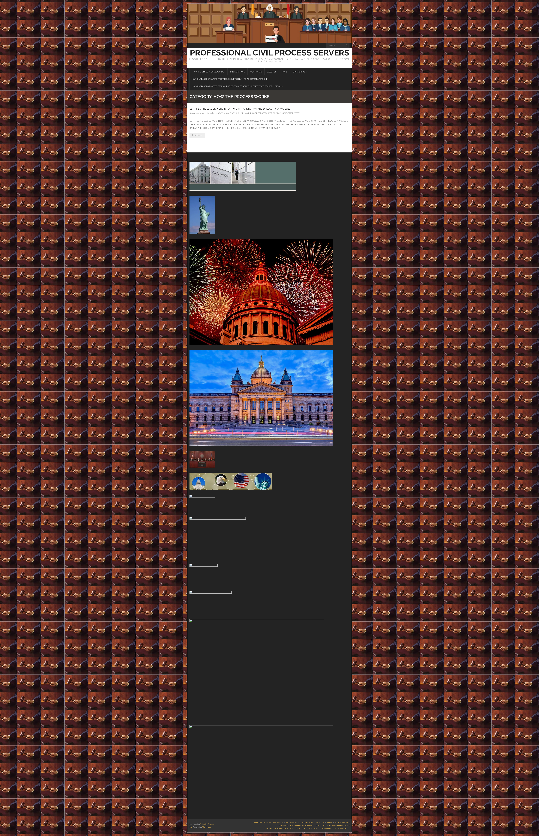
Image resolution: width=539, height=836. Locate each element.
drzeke (211, 113)
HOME (246, 113)
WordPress (206, 827)
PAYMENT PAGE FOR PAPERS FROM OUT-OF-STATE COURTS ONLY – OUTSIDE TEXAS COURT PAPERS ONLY (307, 829)
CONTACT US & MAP (234, 113)
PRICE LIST (280, 113)
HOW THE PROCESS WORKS (262, 113)
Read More (197, 135)
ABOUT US (220, 113)
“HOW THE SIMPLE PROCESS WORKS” (268, 822)
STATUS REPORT (292, 113)
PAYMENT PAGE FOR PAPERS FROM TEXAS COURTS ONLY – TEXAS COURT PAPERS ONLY (313, 826)
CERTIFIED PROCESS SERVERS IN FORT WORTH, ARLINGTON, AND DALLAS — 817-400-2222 (239, 108)
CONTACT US (307, 822)
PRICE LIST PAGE (292, 822)
